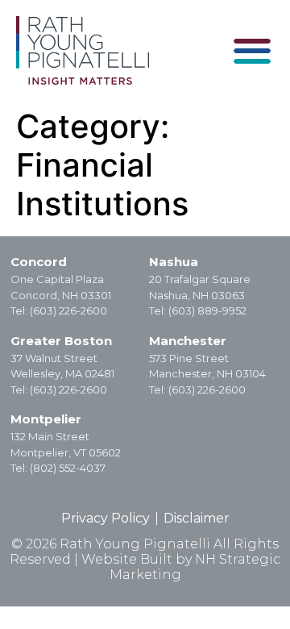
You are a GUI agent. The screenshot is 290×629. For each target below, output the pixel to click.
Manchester (187, 340)
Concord (38, 261)
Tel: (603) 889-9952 (197, 310)
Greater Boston (61, 340)
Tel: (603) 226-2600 (58, 310)
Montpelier (45, 419)
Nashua (173, 261)
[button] (252, 50)
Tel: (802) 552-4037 (58, 467)
